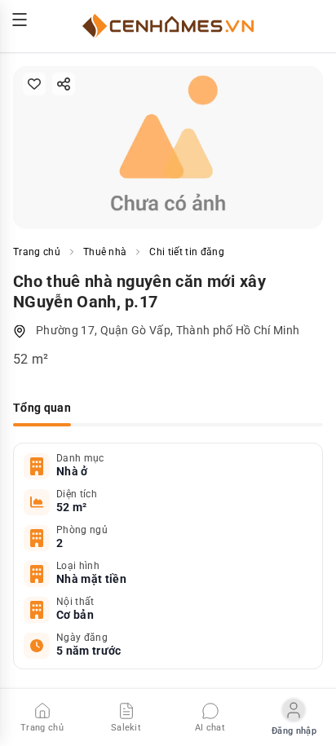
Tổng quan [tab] (42, 407)
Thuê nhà (105, 252)
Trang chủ (36, 252)
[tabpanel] (168, 556)
